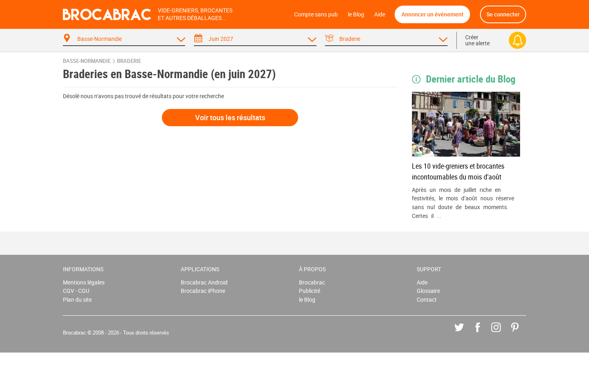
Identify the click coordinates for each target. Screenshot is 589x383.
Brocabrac (312, 282)
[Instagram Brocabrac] (502, 333)
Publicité (309, 290)
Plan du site (77, 299)
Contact (427, 299)
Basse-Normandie (87, 61)
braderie (129, 61)
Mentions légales (84, 282)
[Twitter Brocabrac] (465, 333)
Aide (379, 14)
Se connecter (503, 14)
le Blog (356, 14)
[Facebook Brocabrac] (483, 333)
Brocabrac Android (204, 282)
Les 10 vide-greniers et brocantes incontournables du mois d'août (458, 171)
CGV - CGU (76, 290)
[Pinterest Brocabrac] (520, 333)
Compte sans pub (316, 14)
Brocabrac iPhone (203, 290)
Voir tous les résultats (230, 117)
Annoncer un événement (432, 14)
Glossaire (428, 290)
